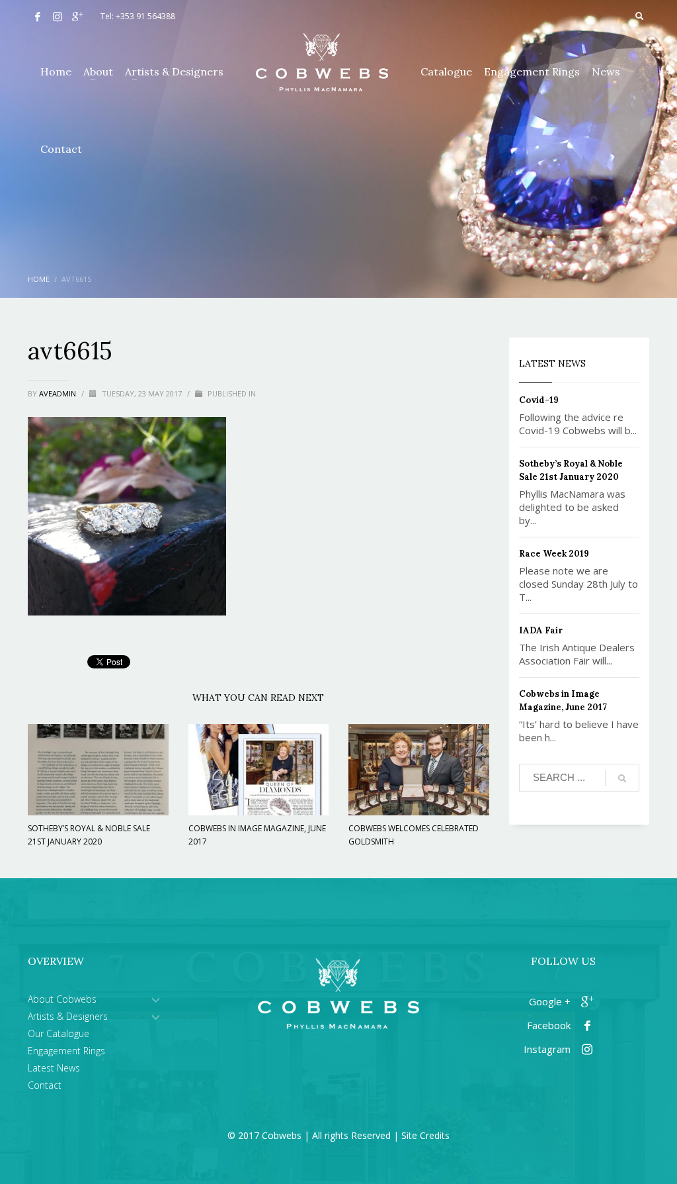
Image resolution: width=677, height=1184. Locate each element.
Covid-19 (539, 400)
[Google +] (77, 16)
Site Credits (425, 1135)
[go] (622, 778)
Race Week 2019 (554, 553)
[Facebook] (38, 16)
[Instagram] (57, 16)
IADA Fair (541, 630)
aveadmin (58, 393)
